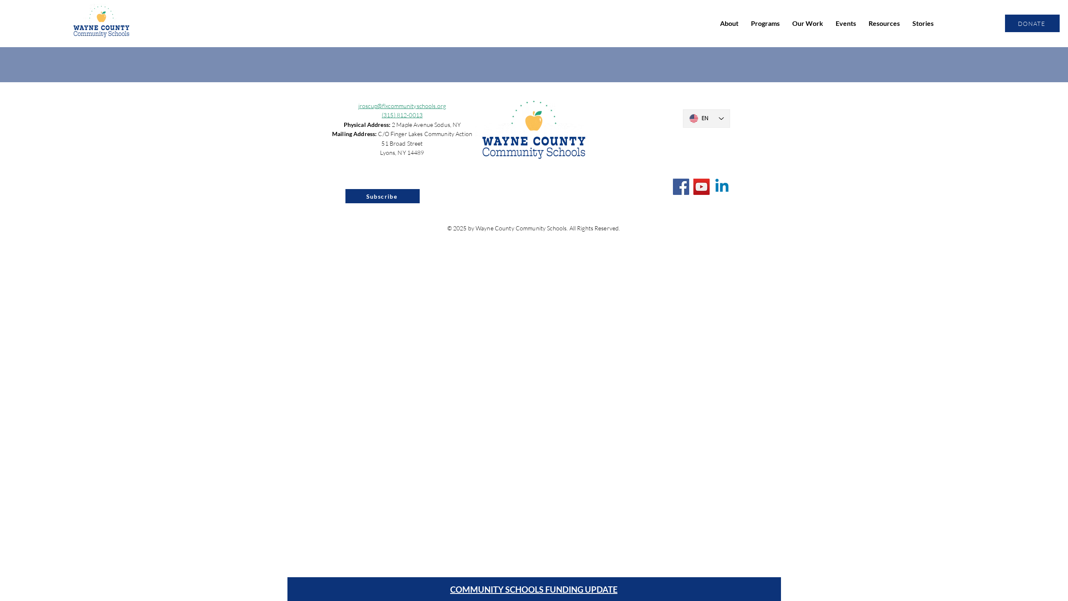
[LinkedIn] (722, 187)
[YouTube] (701, 187)
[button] (729, 23)
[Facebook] (681, 187)
